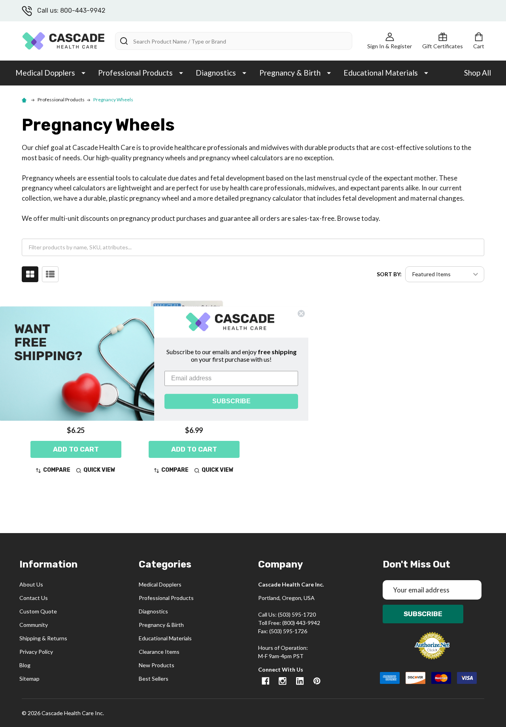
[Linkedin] (300, 681)
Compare (56, 470)
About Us (31, 584)
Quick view (99, 470)
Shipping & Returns (43, 638)
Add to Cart (76, 449)
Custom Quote (38, 611)
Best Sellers (153, 678)
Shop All (477, 72)
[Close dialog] (301, 313)
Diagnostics (216, 72)
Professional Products (135, 72)
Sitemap (29, 678)
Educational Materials (381, 72)
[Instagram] (282, 681)
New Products (156, 665)
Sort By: (389, 274)
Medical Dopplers (45, 72)
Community (33, 624)
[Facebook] (265, 681)
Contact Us (33, 597)
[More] (83, 72)
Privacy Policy (36, 651)
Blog (24, 665)
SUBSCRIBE (231, 401)
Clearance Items (159, 651)
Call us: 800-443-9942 (71, 10)
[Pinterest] (317, 681)
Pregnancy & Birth (290, 72)
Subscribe (423, 614)
